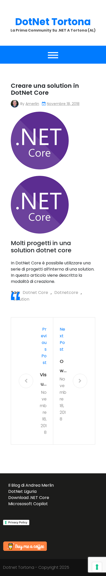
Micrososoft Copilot (28, 504)
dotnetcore (66, 292)
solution (21, 299)
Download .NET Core (28, 498)
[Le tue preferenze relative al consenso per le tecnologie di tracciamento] (97, 567)
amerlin (32, 103)
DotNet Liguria (22, 491)
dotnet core (35, 292)
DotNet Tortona (53, 21)
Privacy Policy (17, 522)
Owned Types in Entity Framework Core (63, 366)
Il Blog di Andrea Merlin (31, 485)
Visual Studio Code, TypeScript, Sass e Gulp (43, 380)
